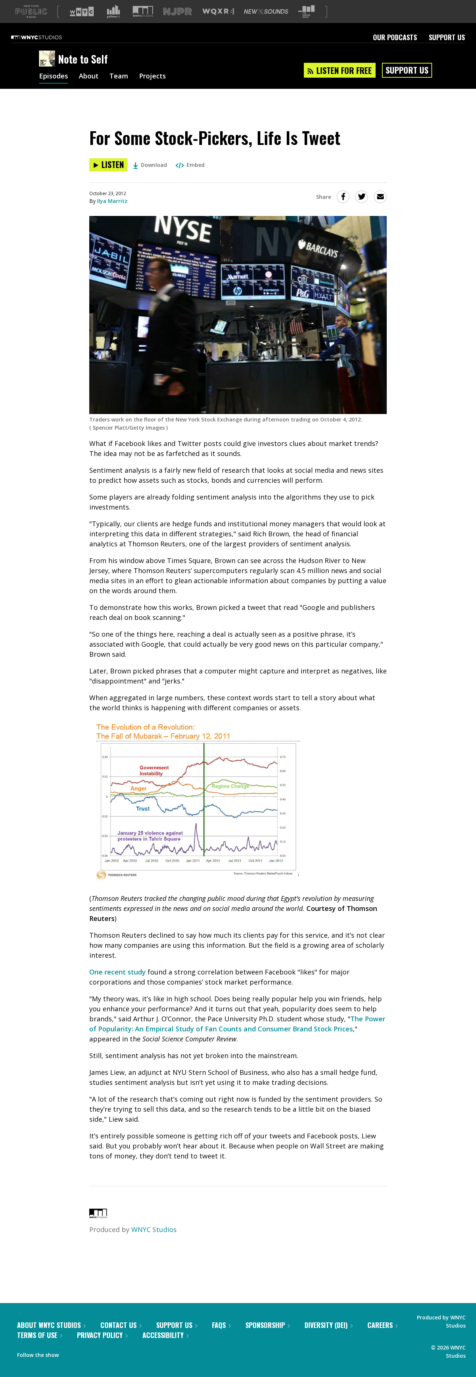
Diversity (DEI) (326, 1325)
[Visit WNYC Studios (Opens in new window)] (143, 11)
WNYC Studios (154, 1229)
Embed (196, 164)
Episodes (53, 76)
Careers (380, 1325)
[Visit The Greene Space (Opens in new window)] (306, 11)
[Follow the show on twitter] (84, 1353)
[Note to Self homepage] (48, 59)
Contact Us (118, 1325)
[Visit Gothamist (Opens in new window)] (113, 11)
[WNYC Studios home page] (45, 37)
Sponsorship (265, 1325)
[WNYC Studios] (98, 1215)
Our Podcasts (395, 37)
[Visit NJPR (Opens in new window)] (177, 12)
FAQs (219, 1325)
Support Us (447, 37)
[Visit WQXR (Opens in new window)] (218, 11)
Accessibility (163, 1335)
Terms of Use (37, 1335)
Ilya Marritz (112, 200)
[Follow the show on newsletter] (98, 1353)
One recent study (117, 971)
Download (154, 164)
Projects (152, 76)
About (89, 76)
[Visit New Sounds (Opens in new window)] (266, 11)
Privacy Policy (100, 1335)
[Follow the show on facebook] (69, 1353)
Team (118, 76)
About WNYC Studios (49, 1325)
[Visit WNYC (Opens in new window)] (82, 11)
